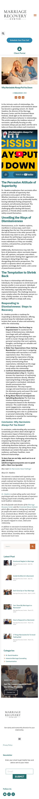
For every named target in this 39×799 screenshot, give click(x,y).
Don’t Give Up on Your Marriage (23, 591)
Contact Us (11, 692)
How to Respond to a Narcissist (23, 620)
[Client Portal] (19, 49)
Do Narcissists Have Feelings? (20, 469)
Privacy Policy (7, 745)
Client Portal (19, 53)
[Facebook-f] (9, 794)
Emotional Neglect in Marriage (23, 561)
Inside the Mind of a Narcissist (23, 576)
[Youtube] (4, 794)
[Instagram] (13, 794)
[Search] (32, 546)
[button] (35, 15)
